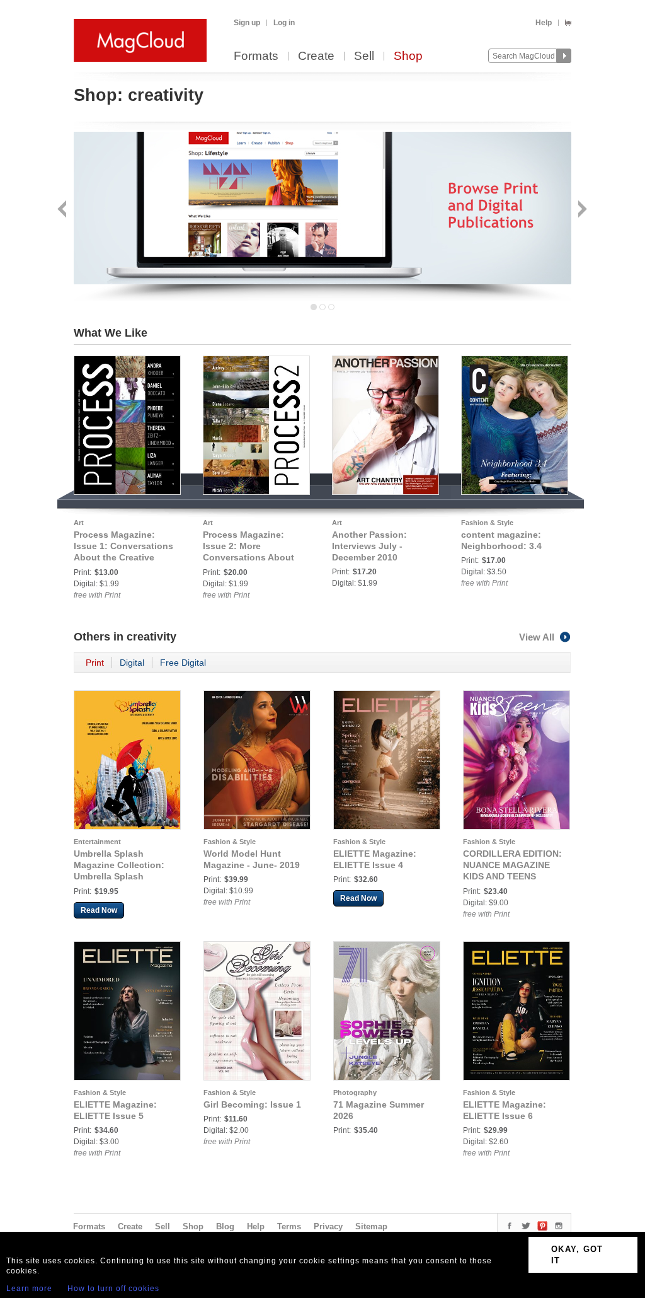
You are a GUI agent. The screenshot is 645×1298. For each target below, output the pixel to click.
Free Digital (183, 663)
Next (581, 210)
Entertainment (97, 841)
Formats (256, 56)
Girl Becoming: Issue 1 (252, 1104)
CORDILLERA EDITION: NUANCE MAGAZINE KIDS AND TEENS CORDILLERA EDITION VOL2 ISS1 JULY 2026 (512, 876)
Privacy (328, 1226)
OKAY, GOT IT (577, 1254)
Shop (408, 56)
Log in (284, 22)
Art (79, 522)
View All (536, 637)
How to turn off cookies (113, 1288)
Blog (225, 1226)
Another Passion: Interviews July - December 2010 (369, 546)
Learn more (29, 1288)
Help (543, 22)
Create (316, 56)
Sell (364, 56)
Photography (355, 1092)
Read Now (99, 910)
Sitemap (371, 1226)
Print (95, 663)
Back (63, 210)
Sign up (247, 22)
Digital (132, 663)
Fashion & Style (487, 522)
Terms (289, 1226)
